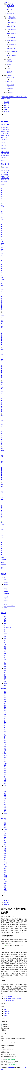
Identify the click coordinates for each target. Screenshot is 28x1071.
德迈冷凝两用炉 (11, 44)
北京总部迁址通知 (5, 619)
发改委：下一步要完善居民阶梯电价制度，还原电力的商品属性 (5, 799)
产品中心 (6, 17)
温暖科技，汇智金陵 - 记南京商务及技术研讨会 (5, 648)
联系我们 (6, 92)
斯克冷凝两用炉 (11, 26)
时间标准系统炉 (11, 37)
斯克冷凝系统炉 (11, 30)
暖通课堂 (9, 72)
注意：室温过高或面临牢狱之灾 (5, 745)
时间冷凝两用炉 (11, 41)
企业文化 (9, 9)
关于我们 (6, 4)
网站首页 (6, 2)
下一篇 (12, 999)
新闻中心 (6, 59)
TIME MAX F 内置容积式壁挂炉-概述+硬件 (5, 869)
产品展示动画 (10, 77)
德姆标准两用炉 (11, 48)
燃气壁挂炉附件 (11, 55)
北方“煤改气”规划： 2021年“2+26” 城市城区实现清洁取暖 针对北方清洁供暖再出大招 (6, 769)
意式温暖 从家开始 (5, 825)
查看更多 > (3, 142)
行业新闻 (9, 68)
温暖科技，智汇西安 (5, 662)
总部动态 (9, 61)
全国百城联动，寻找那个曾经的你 (5, 675)
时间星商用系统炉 (12, 52)
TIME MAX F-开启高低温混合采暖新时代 (5, 853)
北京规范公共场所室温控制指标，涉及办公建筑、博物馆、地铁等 (5, 723)
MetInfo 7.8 (11, 1067)
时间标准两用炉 (11, 33)
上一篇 (9, 997)
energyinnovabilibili (9, 606)
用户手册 (9, 81)
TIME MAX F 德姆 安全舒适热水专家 (5, 883)
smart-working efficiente (6, 591)
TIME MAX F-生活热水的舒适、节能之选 (5, 837)
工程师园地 (10, 88)
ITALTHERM (10, 6)
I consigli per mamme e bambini (6, 599)
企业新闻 (9, 65)
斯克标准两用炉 (11, 19)
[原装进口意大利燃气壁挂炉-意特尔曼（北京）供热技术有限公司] (14, 99)
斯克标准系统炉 (11, 22)
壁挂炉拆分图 (10, 85)
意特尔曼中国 (10, 13)
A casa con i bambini (6, 579)
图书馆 (5, 76)
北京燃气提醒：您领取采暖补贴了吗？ (5, 699)
